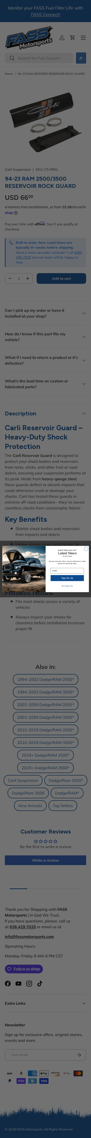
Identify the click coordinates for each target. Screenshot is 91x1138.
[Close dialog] (86, 549)
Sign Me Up (67, 578)
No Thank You (67, 586)
